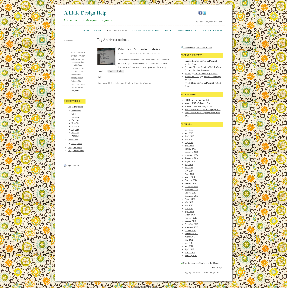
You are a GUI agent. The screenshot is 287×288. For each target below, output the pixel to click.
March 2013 (190, 215)
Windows (75, 136)
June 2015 (189, 139)
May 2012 (189, 246)
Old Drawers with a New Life (197, 100)
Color (73, 114)
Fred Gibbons (190, 83)
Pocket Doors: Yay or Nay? (205, 73)
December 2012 (191, 224)
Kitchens (75, 126)
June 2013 (189, 205)
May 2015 (189, 142)
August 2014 (190, 161)
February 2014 (191, 180)
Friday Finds (76, 144)
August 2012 (190, 237)
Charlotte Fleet (191, 67)
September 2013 (191, 196)
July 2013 (189, 202)
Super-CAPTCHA (149, 287)
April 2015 (189, 146)
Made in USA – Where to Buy (197, 103)
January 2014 (190, 183)
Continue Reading (115, 71)
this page (75, 90)
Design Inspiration (116, 30)
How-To (74, 123)
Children (75, 117)
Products (75, 133)
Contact (169, 30)
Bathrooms (76, 111)
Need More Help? (187, 30)
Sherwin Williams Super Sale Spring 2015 (202, 109)
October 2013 (190, 193)
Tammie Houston (192, 61)
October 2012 (190, 230)
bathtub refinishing (193, 77)
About (97, 30)
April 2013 (189, 212)
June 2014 (189, 168)
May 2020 (189, 133)
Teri (147, 53)
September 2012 (191, 234)
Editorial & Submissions (145, 30)
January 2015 (190, 149)
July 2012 (189, 240)
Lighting (75, 129)
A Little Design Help (85, 12)
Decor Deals (73, 140)
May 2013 (189, 208)
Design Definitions (76, 151)
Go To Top (217, 267)
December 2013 (191, 186)
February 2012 (191, 256)
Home (86, 30)
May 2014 (189, 171)
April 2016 (189, 136)
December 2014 (191, 152)
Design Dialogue (75, 147)
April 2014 (189, 174)
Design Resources (212, 30)
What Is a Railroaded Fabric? (139, 49)
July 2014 (189, 164)
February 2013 (191, 218)
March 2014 (190, 177)
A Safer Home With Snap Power (198, 106)
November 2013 (191, 190)
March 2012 (190, 252)
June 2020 (189, 130)
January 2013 (190, 221)
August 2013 (190, 199)
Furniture (75, 120)
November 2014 (191, 155)
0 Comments (156, 53)
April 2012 (189, 249)
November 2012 (191, 227)
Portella (188, 73)
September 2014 (191, 158)
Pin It (99, 77)
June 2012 (189, 243)
